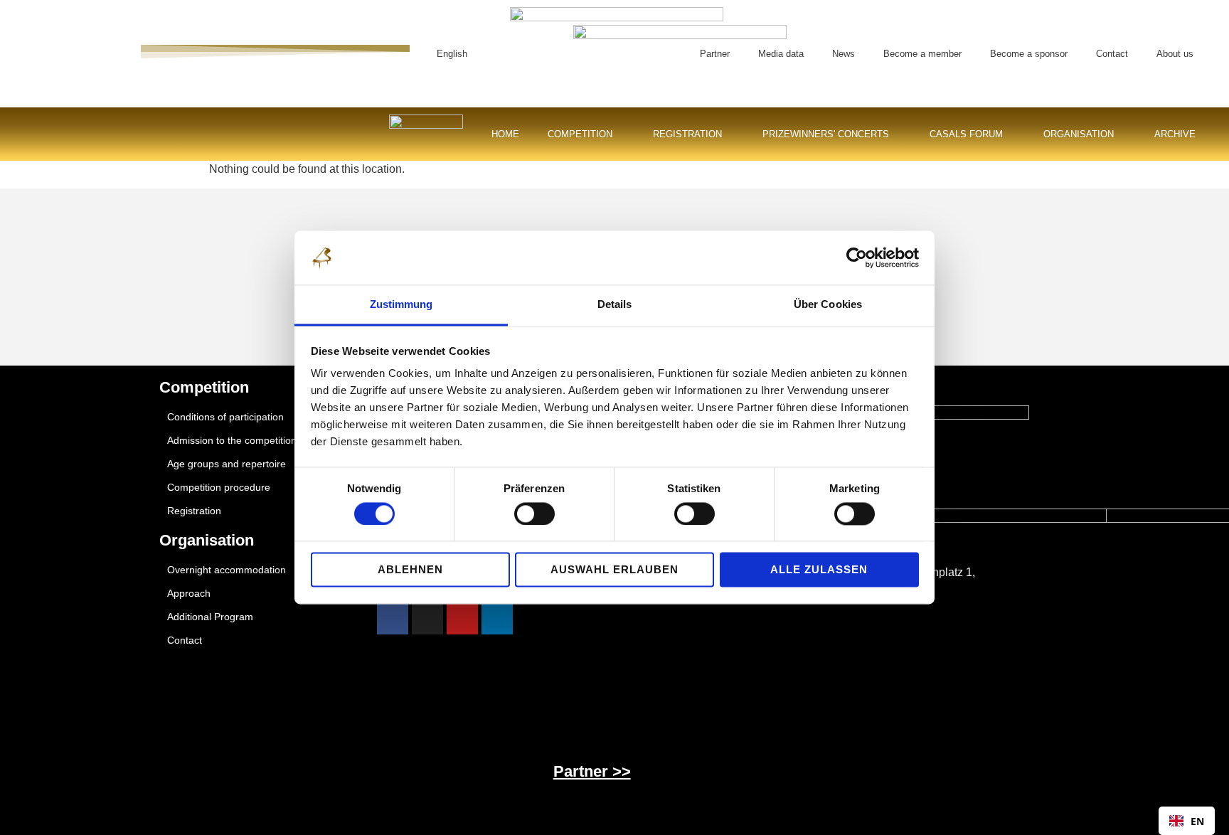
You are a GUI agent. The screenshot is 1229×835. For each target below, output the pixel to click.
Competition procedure (218, 487)
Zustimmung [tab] (401, 305)
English (452, 53)
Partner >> (592, 771)
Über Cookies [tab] (828, 305)
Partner (715, 53)
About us (1174, 53)
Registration (687, 134)
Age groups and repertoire (226, 463)
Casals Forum (966, 134)
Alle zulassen (819, 570)
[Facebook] (392, 618)
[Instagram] (427, 618)
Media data (781, 53)
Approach (189, 593)
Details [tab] (614, 305)
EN (1197, 821)
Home (505, 134)
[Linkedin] (497, 618)
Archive (1175, 134)
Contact (1112, 53)
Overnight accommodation (226, 569)
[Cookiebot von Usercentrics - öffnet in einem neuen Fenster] (856, 258)
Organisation (1078, 134)
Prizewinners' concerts (825, 134)
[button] (659, 53)
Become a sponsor (1029, 53)
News (843, 53)
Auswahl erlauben (614, 570)
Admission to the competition (232, 440)
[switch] (534, 514)
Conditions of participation (225, 416)
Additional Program (210, 616)
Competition (580, 134)
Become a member (922, 53)
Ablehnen (410, 570)
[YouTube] (462, 618)
